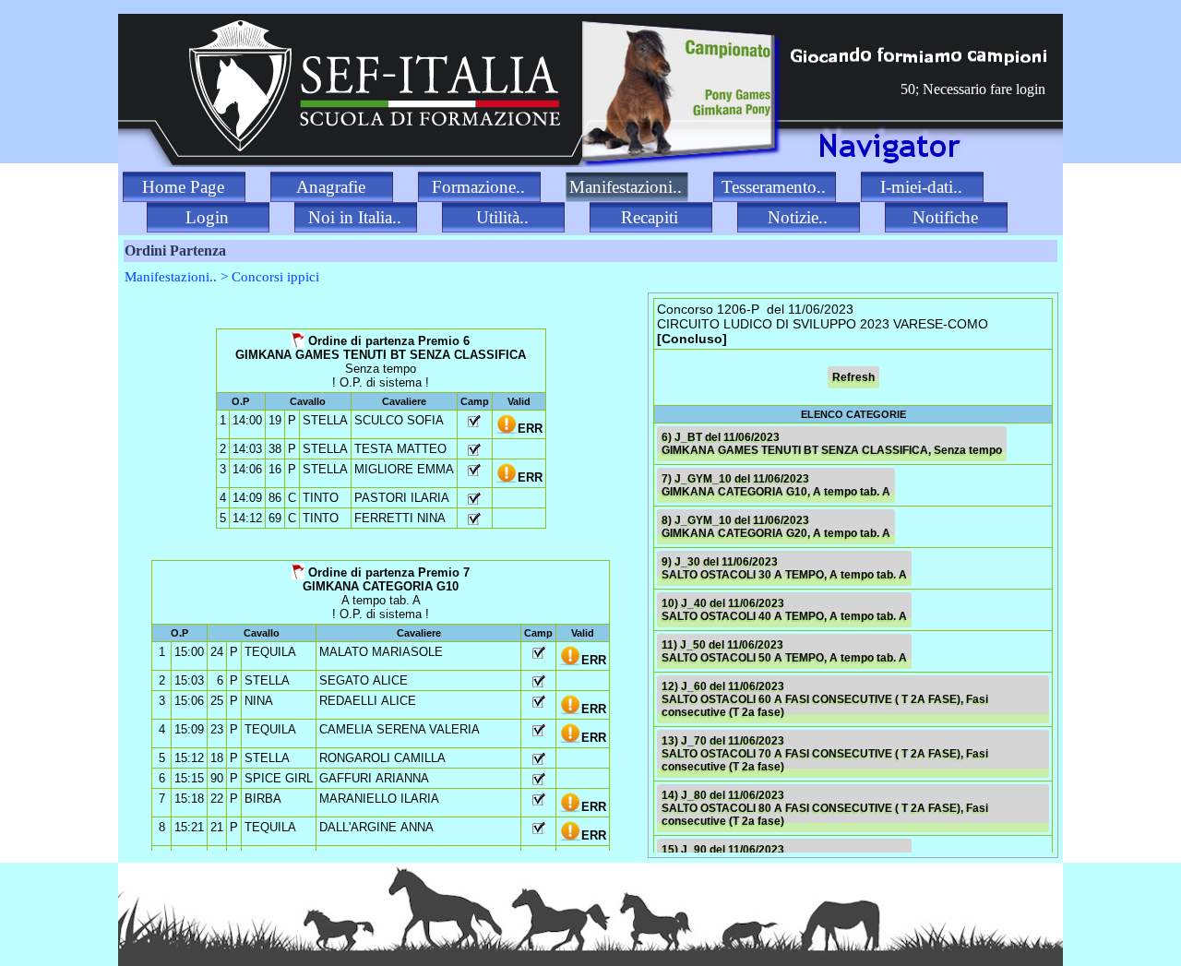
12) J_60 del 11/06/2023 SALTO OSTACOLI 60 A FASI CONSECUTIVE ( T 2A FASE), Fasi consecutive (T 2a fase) (825, 699)
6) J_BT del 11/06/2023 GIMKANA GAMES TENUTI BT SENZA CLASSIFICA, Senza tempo (832, 444)
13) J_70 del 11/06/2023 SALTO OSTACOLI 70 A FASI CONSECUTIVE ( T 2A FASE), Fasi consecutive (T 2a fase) (825, 753)
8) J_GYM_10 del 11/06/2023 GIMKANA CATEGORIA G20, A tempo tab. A (776, 527)
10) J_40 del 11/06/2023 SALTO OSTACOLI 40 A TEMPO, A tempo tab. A (784, 610)
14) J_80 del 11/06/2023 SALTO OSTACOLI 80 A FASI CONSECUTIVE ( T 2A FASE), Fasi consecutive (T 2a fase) (825, 808)
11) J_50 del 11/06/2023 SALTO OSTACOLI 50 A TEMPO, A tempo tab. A (784, 651)
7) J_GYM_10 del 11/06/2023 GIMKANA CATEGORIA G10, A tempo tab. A (776, 485)
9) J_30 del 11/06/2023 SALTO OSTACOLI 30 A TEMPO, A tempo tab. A (784, 568)
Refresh (853, 377)
